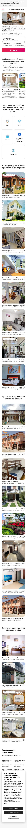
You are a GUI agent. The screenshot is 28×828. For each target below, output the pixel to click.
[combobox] (13, 40)
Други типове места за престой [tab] (11, 755)
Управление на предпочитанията (13, 817)
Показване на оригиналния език (11, 4)
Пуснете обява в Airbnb (16, 9)
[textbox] (7, 45)
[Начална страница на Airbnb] (3, 9)
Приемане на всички (13, 808)
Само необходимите (13, 812)
